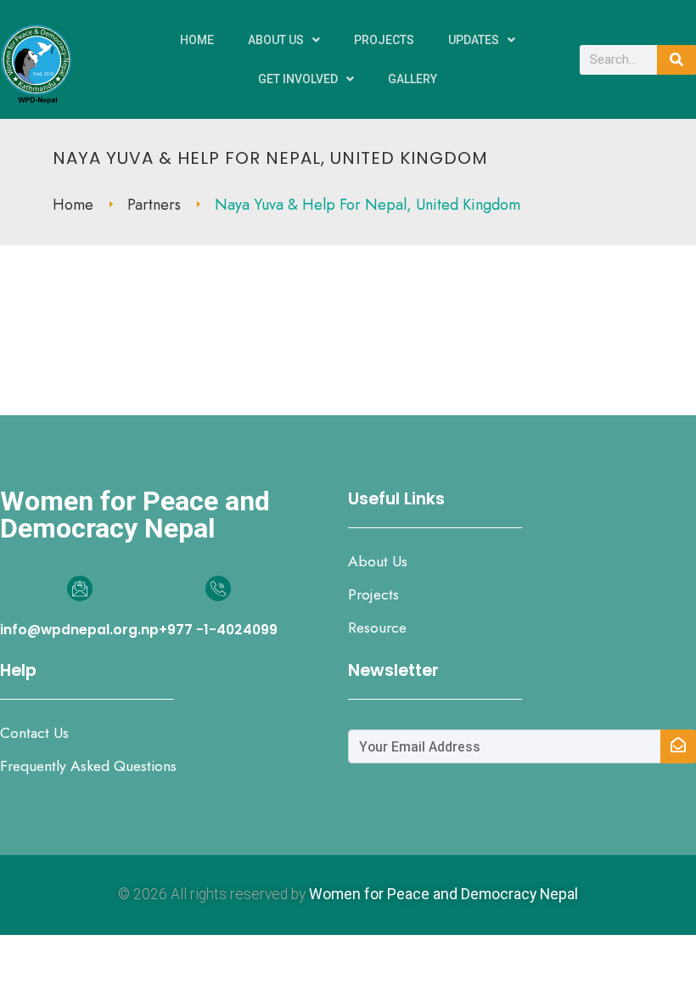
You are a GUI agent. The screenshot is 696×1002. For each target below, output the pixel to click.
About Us (276, 40)
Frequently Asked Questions (88, 766)
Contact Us (34, 733)
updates (473, 40)
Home (197, 40)
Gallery (412, 79)
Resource (377, 627)
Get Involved (298, 79)
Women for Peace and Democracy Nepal (443, 894)
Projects (384, 40)
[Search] (676, 60)
